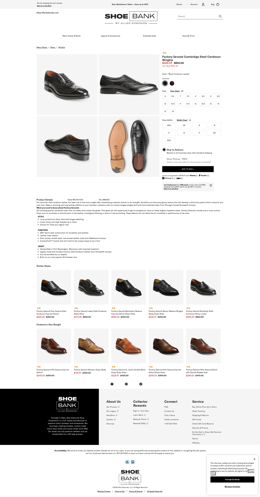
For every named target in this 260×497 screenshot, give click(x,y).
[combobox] (200, 16)
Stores (179, 4)
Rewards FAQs (139, 423)
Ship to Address (175, 149)
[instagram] (126, 385)
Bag (212, 4)
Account (193, 4)
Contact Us (169, 411)
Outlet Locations (171, 419)
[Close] (254, 459)
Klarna (195, 438)
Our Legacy (111, 411)
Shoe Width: (167, 120)
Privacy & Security (136, 491)
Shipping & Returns (200, 415)
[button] (44, 5)
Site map (110, 423)
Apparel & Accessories (110, 36)
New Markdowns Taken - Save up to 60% (130, 4)
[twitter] (141, 385)
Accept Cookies (232, 479)
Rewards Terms (139, 419)
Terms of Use (120, 491)
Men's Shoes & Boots (72, 36)
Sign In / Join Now (141, 411)
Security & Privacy (200, 428)
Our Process (111, 407)
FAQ (166, 407)
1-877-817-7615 (170, 423)
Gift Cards (196, 419)
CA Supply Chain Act (154, 491)
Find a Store (169, 415)
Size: (164, 91)
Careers (109, 419)
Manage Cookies (104, 491)
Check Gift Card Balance (203, 423)
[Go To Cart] (218, 4)
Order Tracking (198, 411)
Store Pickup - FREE (177, 159)
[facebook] (112, 385)
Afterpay (196, 443)
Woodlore (110, 415)
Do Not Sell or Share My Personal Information (206, 433)
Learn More (138, 415)
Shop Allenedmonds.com (47, 12)
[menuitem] (71, 36)
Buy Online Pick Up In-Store (204, 407)
